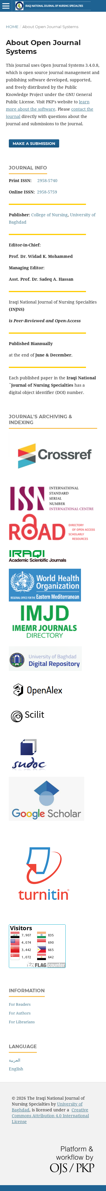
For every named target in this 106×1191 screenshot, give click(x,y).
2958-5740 (47, 180)
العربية (14, 1060)
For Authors (20, 1013)
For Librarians (22, 1021)
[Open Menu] (6, 6)
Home (12, 26)
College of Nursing (49, 214)
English (16, 1069)
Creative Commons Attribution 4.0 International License (50, 1115)
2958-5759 (47, 192)
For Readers (20, 1004)
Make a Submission (34, 143)
